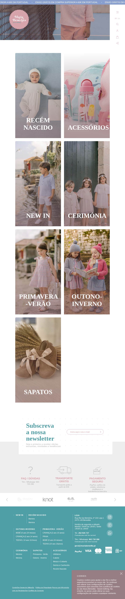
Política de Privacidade (44, 587)
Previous (7, 499)
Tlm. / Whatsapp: (87, 539)
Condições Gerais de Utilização (23, 587)
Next (115, 499)
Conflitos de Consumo (36, 590)
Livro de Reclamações (20, 590)
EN (119, 18)
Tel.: (82, 533)
